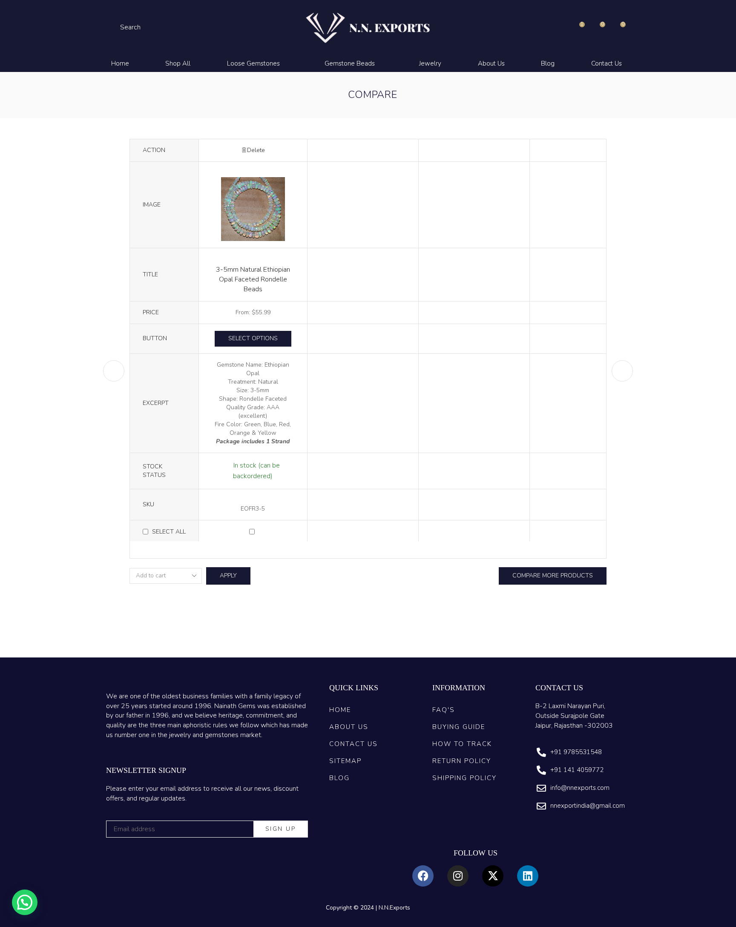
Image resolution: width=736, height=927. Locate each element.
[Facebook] (423, 876)
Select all (169, 532)
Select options (253, 338)
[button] (125, 27)
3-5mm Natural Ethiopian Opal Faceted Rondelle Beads (253, 279)
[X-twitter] (492, 876)
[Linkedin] (527, 876)
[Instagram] (458, 876)
